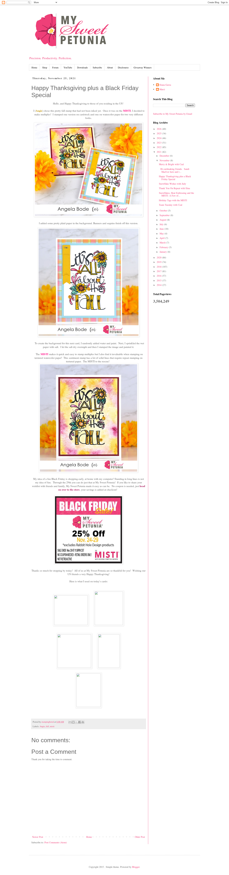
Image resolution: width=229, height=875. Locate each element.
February (164, 247)
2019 (159, 262)
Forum (55, 67)
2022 (159, 147)
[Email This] (70, 722)
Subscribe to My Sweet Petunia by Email (172, 113)
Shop (44, 67)
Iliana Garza (165, 84)
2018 (159, 266)
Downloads (82, 67)
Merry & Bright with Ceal (171, 164)
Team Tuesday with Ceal (170, 204)
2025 (159, 133)
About (110, 67)
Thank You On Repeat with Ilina (174, 188)
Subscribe (97, 67)
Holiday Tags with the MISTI (173, 200)
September (165, 215)
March (163, 242)
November (165, 160)
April (162, 238)
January (163, 251)
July (162, 224)
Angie (42, 726)
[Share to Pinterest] (82, 722)
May (162, 233)
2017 (159, 271)
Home (34, 67)
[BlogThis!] (73, 722)
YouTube (68, 67)
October (164, 210)
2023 (159, 142)
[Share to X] (76, 722)
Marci (162, 89)
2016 (159, 275)
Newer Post (37, 836)
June (162, 228)
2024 (159, 138)
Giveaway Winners (143, 67)
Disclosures (123, 67)
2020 (159, 257)
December (165, 155)
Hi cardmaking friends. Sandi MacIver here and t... (174, 170)
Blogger (135, 866)
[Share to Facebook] (79, 722)
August (163, 219)
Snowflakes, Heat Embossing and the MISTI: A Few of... (176, 194)
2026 (159, 128)
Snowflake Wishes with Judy (172, 183)
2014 (159, 285)
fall (47, 726)
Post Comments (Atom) (55, 842)
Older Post (140, 836)
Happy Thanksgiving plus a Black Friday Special (175, 178)
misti (52, 726)
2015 (159, 280)
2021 (159, 151)
